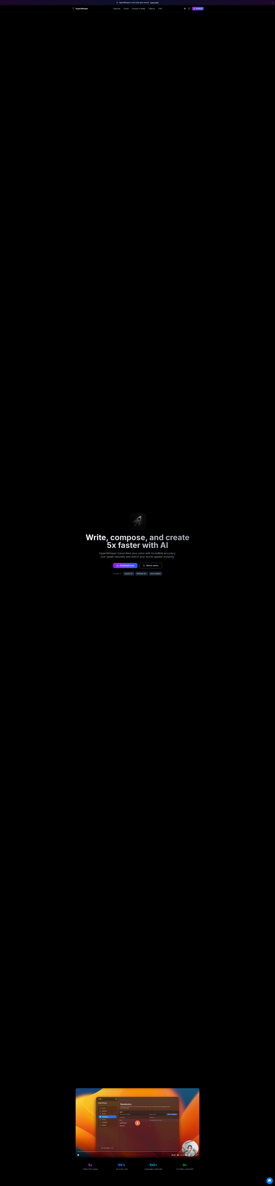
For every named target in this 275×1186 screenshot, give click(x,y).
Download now (127, 565)
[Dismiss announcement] (272, 2)
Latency (152, 9)
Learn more (154, 2)
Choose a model (138, 9)
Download (199, 8)
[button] (269, 1180)
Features (116, 9)
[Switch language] (184, 8)
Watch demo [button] (152, 565)
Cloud (126, 9)
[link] (189, 9)
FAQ (160, 9)
